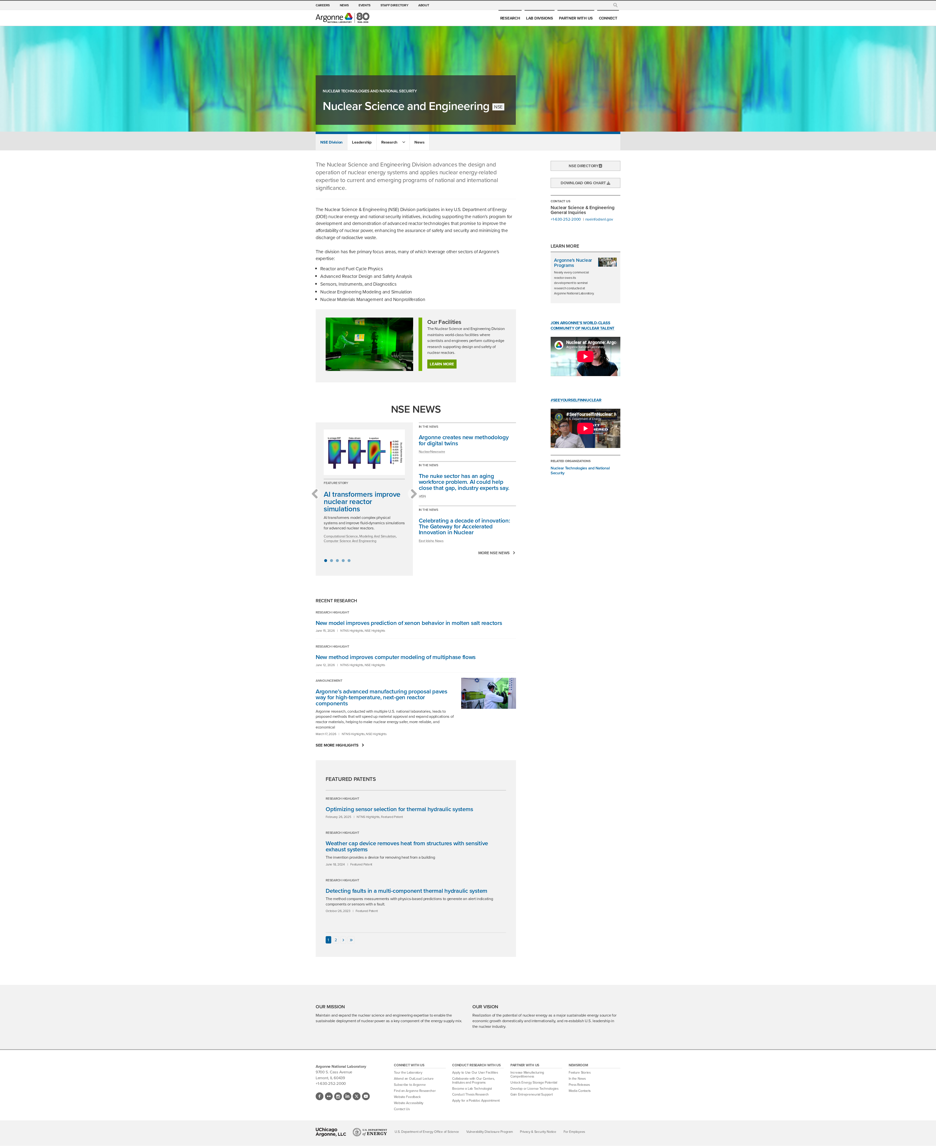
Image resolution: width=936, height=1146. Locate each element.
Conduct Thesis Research (470, 1094)
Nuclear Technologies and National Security (370, 91)
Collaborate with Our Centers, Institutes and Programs (473, 1080)
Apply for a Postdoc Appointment (476, 1100)
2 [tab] (331, 560)
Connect (608, 18)
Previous (315, 494)
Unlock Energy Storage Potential (533, 1082)
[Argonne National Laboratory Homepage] (342, 17)
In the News (428, 426)
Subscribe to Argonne (410, 1084)
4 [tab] (343, 560)
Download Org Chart (584, 183)
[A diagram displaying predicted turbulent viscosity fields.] (364, 452)
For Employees (574, 1131)
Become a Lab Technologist (472, 1088)
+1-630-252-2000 (566, 219)
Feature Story (336, 482)
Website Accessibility (408, 1103)
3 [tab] (337, 560)
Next (414, 494)
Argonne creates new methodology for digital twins (464, 440)
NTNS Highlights (351, 630)
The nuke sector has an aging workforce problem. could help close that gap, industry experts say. (464, 482)
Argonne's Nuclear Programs (573, 263)
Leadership (361, 142)
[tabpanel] (364, 488)
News (344, 5)
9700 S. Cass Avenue (334, 1072)
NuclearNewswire (432, 451)
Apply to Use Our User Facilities (475, 1072)
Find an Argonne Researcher (415, 1090)
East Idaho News (431, 541)
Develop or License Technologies (534, 1088)
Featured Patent (392, 816)
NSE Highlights (375, 630)
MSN (422, 496)
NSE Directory (584, 166)
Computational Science (341, 536)
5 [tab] (349, 560)
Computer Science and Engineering (350, 541)
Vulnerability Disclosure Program (489, 1131)
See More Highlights (337, 745)
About (423, 5)
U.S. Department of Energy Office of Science (427, 1131)
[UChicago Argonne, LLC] (331, 1132)
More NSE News (494, 553)
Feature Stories (580, 1072)
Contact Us (402, 1109)
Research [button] (389, 142)
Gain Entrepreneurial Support (531, 1094)
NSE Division (331, 142)
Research (510, 18)
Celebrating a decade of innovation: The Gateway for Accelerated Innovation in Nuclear (464, 526)
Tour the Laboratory (408, 1072)
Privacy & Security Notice (538, 1131)
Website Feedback (407, 1096)
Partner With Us (576, 18)
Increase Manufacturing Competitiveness (527, 1074)
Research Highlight (332, 612)
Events (364, 5)
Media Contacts (580, 1090)
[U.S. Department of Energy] (369, 1132)
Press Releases (579, 1084)
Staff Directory (394, 5)
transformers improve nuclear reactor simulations (362, 501)
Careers (323, 5)
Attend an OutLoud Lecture (414, 1078)
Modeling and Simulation (377, 536)
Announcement (329, 680)
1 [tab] (325, 560)
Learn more (442, 364)
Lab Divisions (539, 18)
